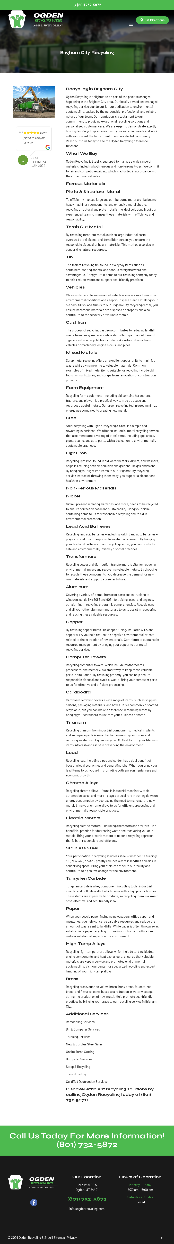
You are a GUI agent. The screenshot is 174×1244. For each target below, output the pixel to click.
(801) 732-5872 (89, 5)
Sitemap (59, 1237)
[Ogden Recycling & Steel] (39, 20)
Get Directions (155, 20)
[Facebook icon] (161, 1237)
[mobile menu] (131, 20)
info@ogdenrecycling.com (87, 1209)
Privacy (72, 1237)
